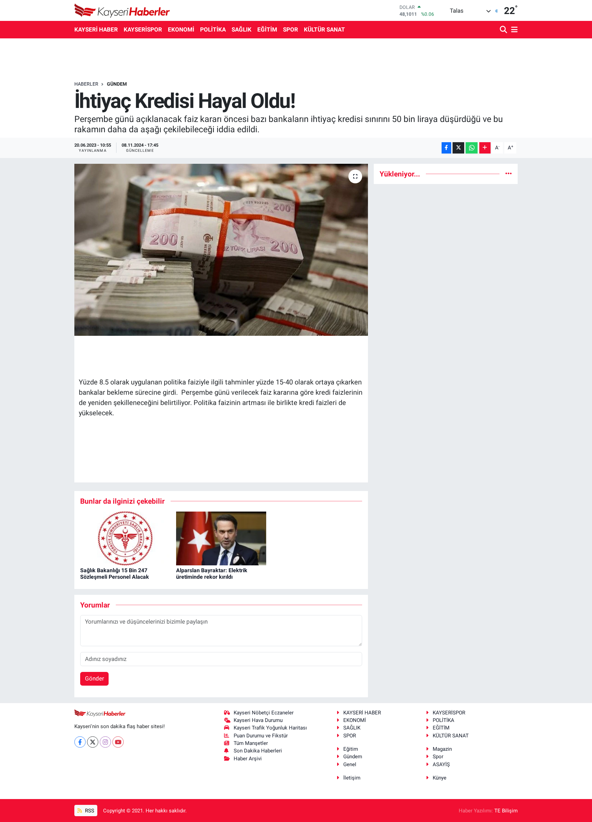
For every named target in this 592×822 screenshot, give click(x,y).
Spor (438, 756)
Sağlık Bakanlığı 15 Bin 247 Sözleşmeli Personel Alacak (114, 573)
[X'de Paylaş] (458, 148)
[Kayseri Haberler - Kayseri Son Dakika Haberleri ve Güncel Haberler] (122, 10)
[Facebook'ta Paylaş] (446, 148)
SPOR (290, 29)
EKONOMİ (181, 29)
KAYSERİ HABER (96, 29)
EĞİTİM (267, 29)
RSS (89, 811)
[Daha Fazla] (485, 148)
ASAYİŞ (441, 764)
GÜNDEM (117, 84)
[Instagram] (105, 742)
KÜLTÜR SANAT (324, 29)
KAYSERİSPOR (143, 29)
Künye (439, 778)
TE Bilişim (506, 811)
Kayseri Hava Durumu (258, 720)
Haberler (86, 84)
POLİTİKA (213, 29)
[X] (92, 742)
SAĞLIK (241, 29)
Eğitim (350, 749)
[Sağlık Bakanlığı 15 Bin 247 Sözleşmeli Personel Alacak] (125, 538)
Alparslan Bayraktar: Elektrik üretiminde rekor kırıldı (211, 573)
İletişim (351, 778)
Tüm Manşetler (251, 743)
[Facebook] (80, 742)
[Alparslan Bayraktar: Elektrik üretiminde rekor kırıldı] (221, 538)
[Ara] (504, 30)
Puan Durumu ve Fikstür (261, 736)
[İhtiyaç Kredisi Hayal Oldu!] (221, 250)
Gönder (94, 678)
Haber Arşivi (248, 759)
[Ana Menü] (513, 30)
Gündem (352, 756)
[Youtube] (118, 742)
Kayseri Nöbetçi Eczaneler (264, 713)
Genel (349, 764)
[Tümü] (508, 173)
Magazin (442, 749)
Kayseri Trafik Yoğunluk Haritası (270, 728)
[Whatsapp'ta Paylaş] (472, 148)
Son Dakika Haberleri (258, 751)
